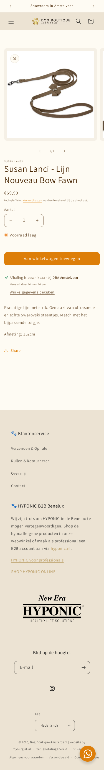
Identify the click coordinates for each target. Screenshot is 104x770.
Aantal (9, 209)
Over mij (18, 473)
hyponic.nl (61, 548)
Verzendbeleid (59, 757)
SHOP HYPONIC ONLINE (33, 571)
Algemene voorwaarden (26, 757)
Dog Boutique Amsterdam (48, 742)
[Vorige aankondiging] (10, 6)
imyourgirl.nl (21, 749)
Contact (18, 485)
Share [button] (16, 350)
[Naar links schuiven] (40, 151)
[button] (11, 21)
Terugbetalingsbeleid (51, 749)
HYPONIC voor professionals (37, 560)
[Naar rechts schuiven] (64, 151)
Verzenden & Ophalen (30, 448)
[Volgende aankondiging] (94, 6)
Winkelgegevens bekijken (32, 292)
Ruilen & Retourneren (30, 460)
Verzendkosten (32, 200)
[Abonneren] (84, 667)
